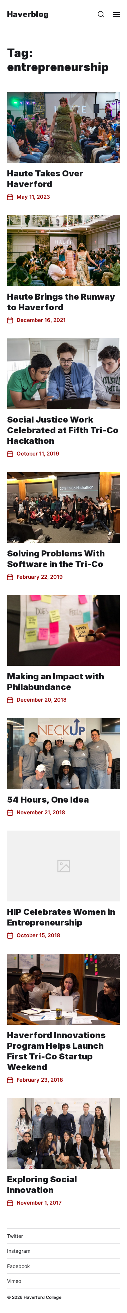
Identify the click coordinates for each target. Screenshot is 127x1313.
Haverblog (28, 14)
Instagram (18, 1251)
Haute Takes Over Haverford (45, 178)
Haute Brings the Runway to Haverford (61, 302)
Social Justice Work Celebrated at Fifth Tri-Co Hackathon (63, 430)
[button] (101, 14)
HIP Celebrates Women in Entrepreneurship (61, 917)
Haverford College (42, 1297)
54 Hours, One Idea (48, 799)
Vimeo (14, 1281)
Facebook (18, 1266)
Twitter (15, 1236)
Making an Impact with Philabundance (55, 681)
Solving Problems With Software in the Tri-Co (56, 558)
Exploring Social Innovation (42, 1184)
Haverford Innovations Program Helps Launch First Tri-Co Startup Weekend (56, 1051)
